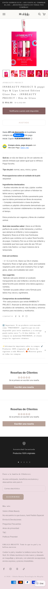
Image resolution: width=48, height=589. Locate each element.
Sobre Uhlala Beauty (11, 511)
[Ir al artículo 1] (6, 73)
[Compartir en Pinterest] (23, 316)
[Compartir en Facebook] (16, 316)
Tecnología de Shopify (34, 576)
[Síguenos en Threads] (17, 569)
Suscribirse (13, 497)
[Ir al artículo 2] (14, 73)
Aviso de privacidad (11, 528)
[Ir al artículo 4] (30, 73)
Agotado (24, 123)
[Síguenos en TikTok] (24, 569)
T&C (4, 532)
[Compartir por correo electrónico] (26, 316)
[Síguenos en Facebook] (4, 569)
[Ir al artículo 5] (38, 73)
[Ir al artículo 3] (22, 73)
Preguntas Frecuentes (12, 524)
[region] (24, 450)
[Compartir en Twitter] (19, 316)
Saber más (24, 147)
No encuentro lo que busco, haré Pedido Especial (23, 515)
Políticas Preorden (10, 537)
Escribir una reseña (24, 387)
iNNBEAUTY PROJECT (13, 83)
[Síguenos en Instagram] (10, 569)
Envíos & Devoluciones (12, 519)
